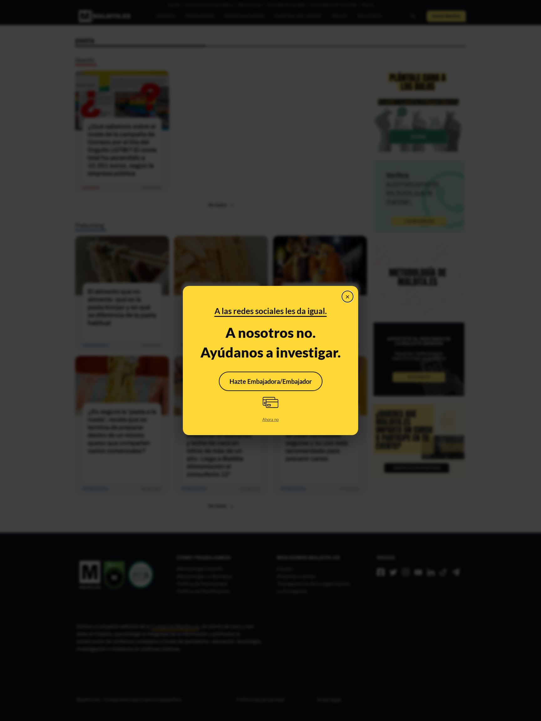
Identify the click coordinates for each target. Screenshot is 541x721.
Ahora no (270, 419)
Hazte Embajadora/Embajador (270, 381)
